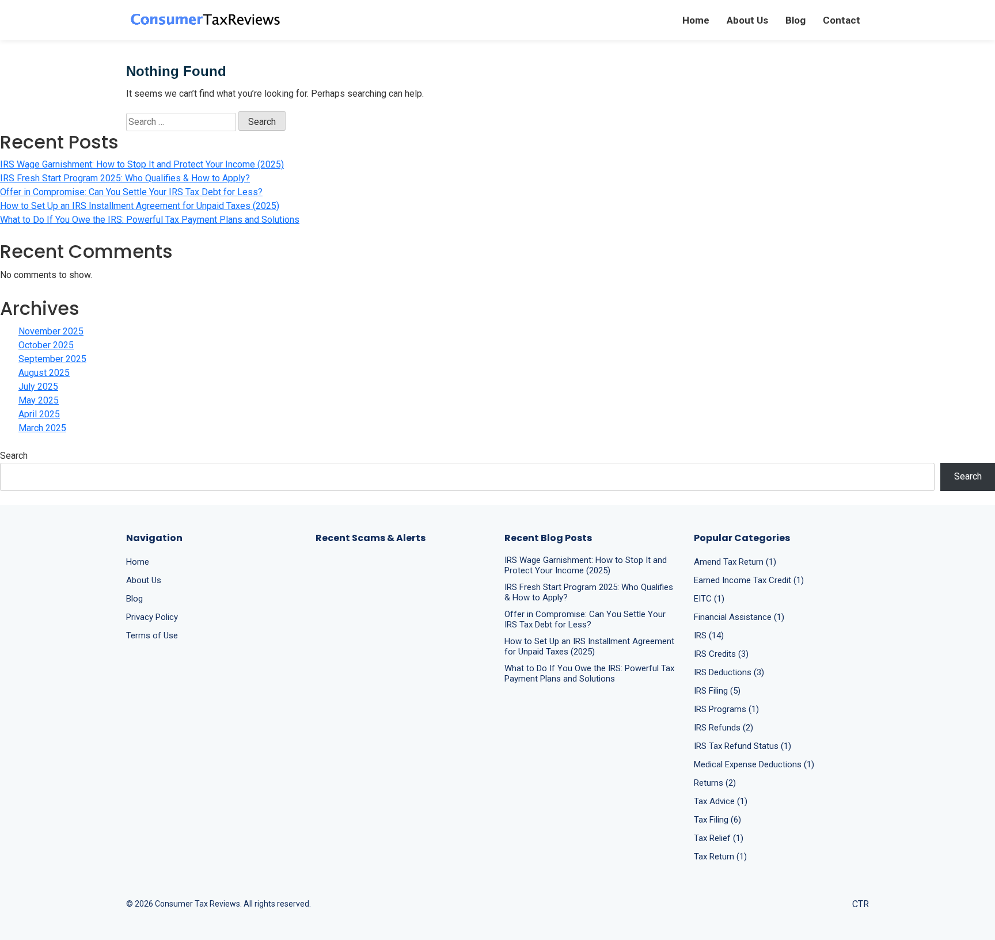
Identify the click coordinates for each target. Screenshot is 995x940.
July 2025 (38, 386)
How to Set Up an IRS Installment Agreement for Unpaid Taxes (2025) (139, 205)
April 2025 (39, 414)
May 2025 (38, 400)
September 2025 (52, 358)
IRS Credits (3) (721, 654)
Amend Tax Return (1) (735, 562)
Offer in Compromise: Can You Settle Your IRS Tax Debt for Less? (131, 192)
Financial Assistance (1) (739, 617)
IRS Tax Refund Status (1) (742, 746)
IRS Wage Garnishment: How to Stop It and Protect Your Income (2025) (142, 164)
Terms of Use (152, 635)
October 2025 (46, 345)
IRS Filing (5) (717, 691)
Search (14, 455)
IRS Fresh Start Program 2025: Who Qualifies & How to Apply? (125, 178)
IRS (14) (709, 635)
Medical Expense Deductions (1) (754, 764)
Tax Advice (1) (720, 801)
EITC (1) (709, 598)
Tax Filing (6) (717, 820)
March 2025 (42, 428)
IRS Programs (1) (726, 709)
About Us (747, 20)
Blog (795, 20)
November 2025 (50, 331)
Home (695, 20)
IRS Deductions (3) (729, 672)
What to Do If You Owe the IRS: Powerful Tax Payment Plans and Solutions (149, 219)
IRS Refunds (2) (723, 727)
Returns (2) (715, 783)
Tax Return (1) (720, 856)
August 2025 (44, 372)
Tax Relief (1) (718, 838)
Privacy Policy (152, 617)
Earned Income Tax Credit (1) (749, 580)
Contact (841, 20)
